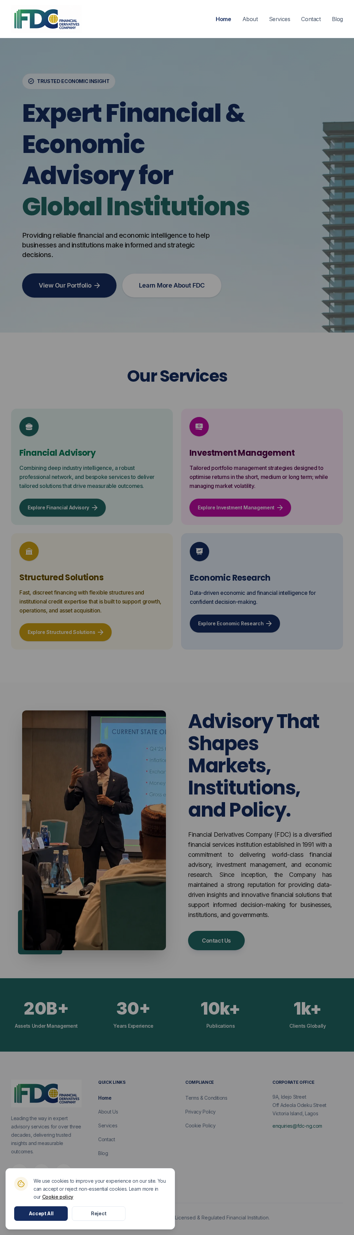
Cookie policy (57, 1197)
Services (279, 19)
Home (223, 19)
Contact (310, 19)
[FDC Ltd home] (46, 19)
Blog (337, 19)
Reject (98, 1213)
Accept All (41, 1213)
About (250, 19)
